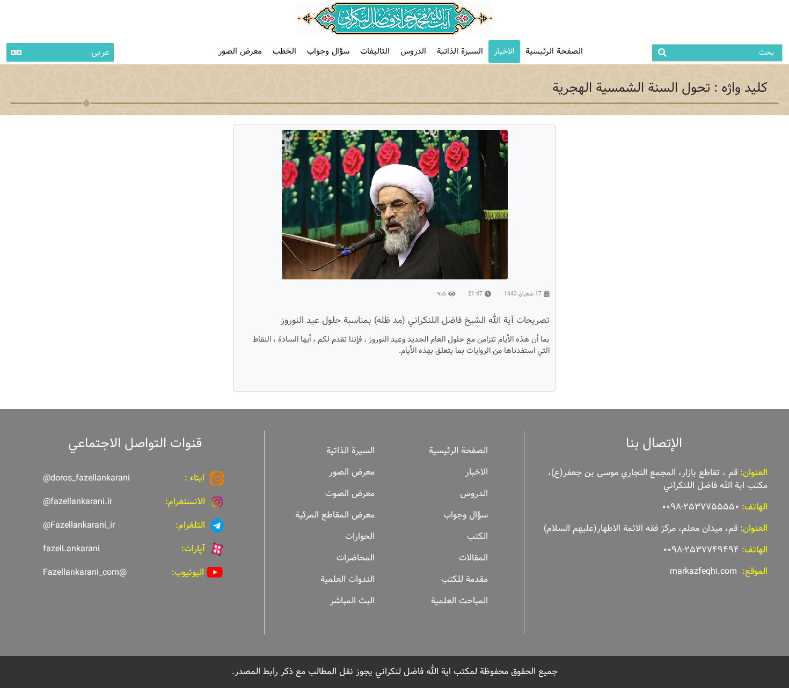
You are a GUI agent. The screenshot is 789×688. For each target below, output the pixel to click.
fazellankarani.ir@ (77, 501)
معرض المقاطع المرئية (335, 515)
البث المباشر (352, 601)
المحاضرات (356, 558)
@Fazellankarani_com (85, 572)
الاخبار (504, 51)
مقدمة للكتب (464, 579)
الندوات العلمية (347, 579)
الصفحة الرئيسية (554, 51)
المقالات (473, 558)
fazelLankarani (71, 549)
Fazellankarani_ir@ (79, 525)
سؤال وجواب (328, 51)
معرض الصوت (350, 493)
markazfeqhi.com (703, 571)
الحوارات (360, 536)
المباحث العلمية (459, 601)
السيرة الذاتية (460, 51)
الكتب (477, 536)
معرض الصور (352, 472)
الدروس (413, 51)
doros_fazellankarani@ (86, 478)
